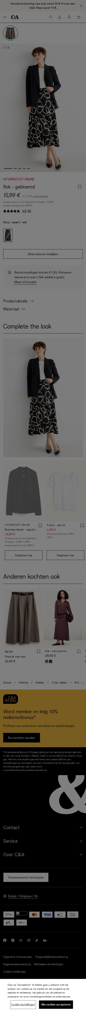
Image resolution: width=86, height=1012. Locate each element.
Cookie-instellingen (23, 1004)
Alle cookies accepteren (56, 1004)
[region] (43, 995)
